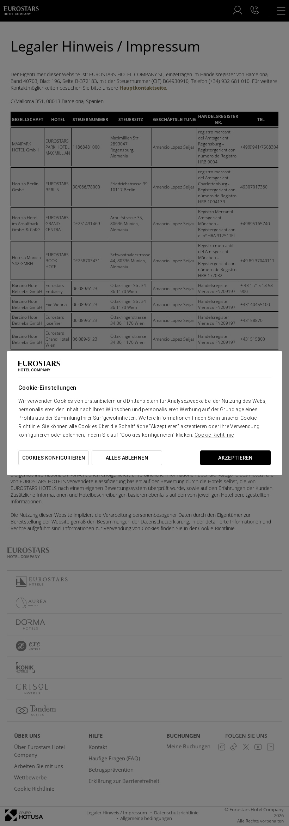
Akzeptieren (235, 458)
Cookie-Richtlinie (214, 435)
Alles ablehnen (127, 458)
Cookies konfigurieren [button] (53, 458)
